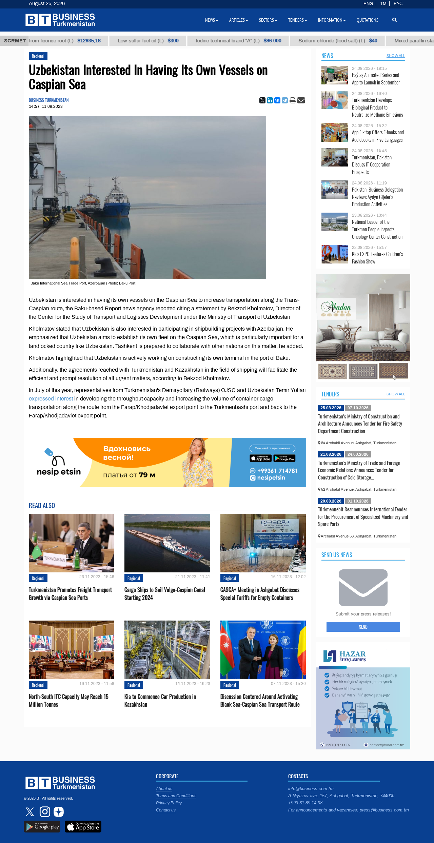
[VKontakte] (277, 100)
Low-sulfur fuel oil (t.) (111, 40)
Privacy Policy (169, 803)
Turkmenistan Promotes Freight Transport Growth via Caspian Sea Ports (70, 594)
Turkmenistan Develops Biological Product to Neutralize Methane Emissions (377, 107)
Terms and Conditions (176, 795)
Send (363, 626)
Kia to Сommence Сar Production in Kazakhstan (160, 700)
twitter (30, 812)
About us (164, 788)
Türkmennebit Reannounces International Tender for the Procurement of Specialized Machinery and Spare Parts (363, 516)
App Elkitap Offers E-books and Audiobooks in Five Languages (378, 136)
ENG (368, 3)
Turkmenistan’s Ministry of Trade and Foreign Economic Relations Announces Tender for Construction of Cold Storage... (359, 470)
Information (330, 20)
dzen (57, 812)
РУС (398, 3)
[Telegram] (285, 100)
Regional (38, 56)
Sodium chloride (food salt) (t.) (301, 40)
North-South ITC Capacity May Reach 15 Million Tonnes (68, 700)
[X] (262, 100)
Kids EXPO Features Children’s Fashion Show (377, 257)
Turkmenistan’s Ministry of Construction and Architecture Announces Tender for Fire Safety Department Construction (360, 423)
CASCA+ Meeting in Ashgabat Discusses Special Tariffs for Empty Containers (259, 594)
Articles (237, 20)
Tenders (330, 394)
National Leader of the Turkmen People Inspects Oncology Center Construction (377, 229)
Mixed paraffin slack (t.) (392, 40)
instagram (44, 812)
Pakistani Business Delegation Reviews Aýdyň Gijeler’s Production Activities (377, 197)
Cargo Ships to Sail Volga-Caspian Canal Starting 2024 (164, 594)
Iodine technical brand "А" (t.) (202, 40)
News (327, 56)
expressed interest (51, 398)
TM (383, 3)
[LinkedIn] (270, 100)
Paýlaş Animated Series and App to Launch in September (376, 78)
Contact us (166, 810)
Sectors (266, 20)
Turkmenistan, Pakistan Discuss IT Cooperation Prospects (372, 165)
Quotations (367, 20)
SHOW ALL (396, 56)
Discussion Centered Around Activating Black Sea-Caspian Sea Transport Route (260, 700)
